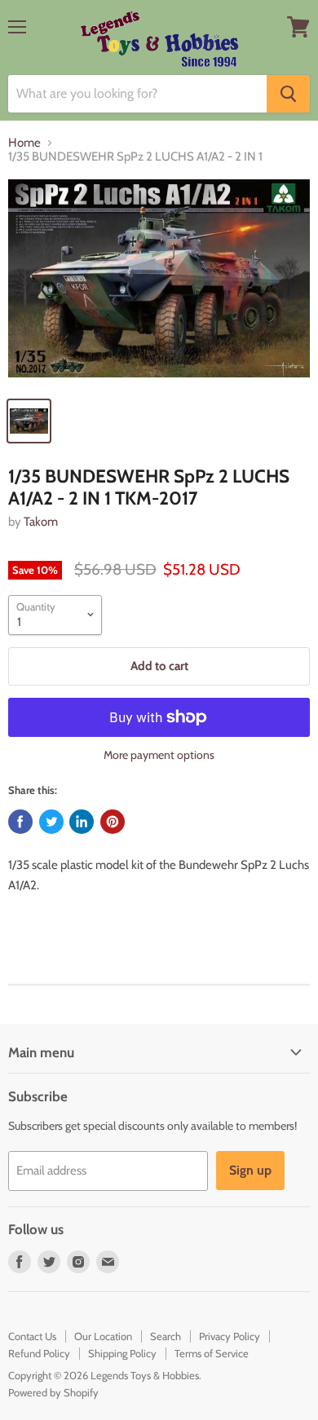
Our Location (103, 1336)
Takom (41, 521)
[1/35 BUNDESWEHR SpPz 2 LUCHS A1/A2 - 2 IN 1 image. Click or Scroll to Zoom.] (159, 284)
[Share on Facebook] (20, 821)
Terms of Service (211, 1353)
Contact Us (32, 1336)
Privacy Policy (229, 1336)
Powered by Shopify (53, 1392)
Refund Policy (39, 1353)
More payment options (159, 754)
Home (24, 143)
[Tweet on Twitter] (51, 821)
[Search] (288, 93)
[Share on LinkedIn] (81, 821)
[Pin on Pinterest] (112, 821)
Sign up (250, 1170)
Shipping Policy (122, 1353)
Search (165, 1336)
